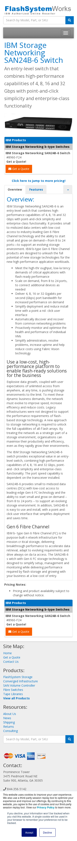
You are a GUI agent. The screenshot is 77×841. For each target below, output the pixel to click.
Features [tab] (36, 189)
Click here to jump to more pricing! (38, 181)
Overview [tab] (15, 189)
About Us (9, 714)
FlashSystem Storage (18, 677)
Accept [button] (29, 832)
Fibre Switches (13, 690)
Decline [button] (47, 832)
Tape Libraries (13, 694)
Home (7, 653)
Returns (8, 727)
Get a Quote (20, 169)
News (7, 718)
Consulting (10, 731)
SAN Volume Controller (19, 685)
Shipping (9, 722)
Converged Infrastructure (20, 681)
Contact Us (11, 662)
